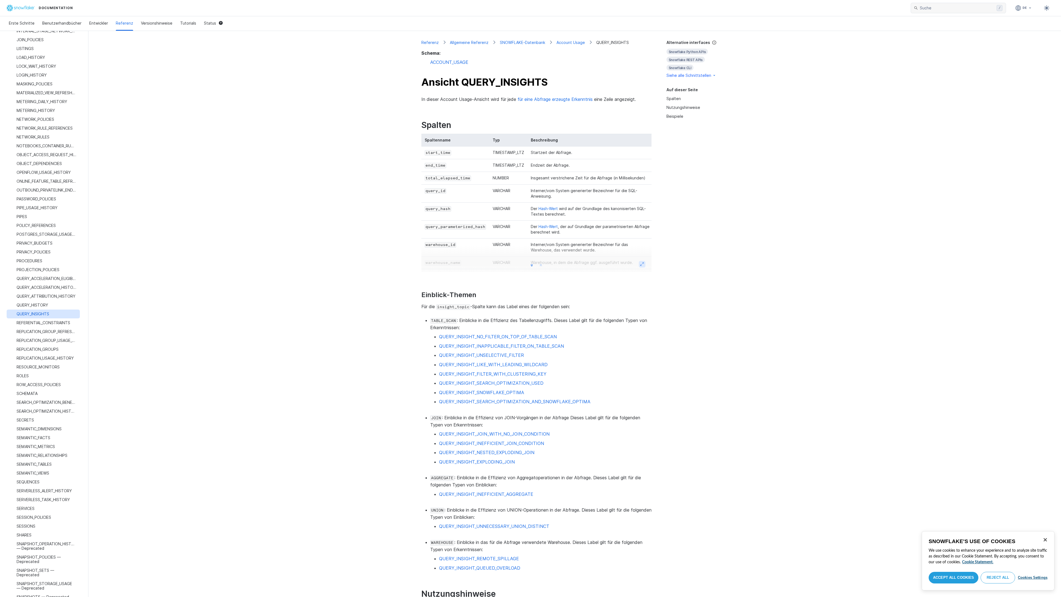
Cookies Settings (1032, 577)
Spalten (673, 98)
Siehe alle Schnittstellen (688, 75)
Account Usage (570, 42)
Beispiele (674, 116)
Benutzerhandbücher (62, 23)
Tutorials (188, 23)
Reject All (998, 577)
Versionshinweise (156, 23)
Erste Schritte (22, 23)
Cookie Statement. (977, 562)
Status (210, 23)
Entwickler (98, 23)
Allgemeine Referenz (469, 42)
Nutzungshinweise (683, 107)
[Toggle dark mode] (1046, 8)
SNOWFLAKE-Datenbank (522, 42)
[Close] (1045, 540)
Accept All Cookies (953, 577)
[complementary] (697, 59)
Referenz (124, 23)
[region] (988, 560)
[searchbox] (957, 8)
